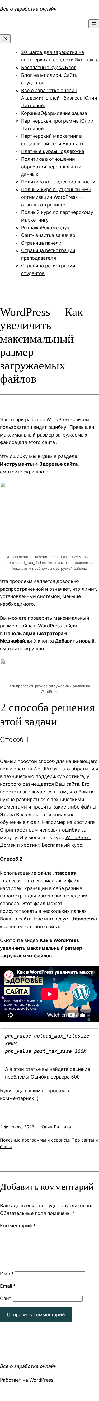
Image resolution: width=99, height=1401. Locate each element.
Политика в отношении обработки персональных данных (51, 166)
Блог (70, 67)
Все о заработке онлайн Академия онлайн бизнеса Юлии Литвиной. (59, 98)
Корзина (30, 113)
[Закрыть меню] (5, 38)
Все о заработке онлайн (28, 9)
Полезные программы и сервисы (34, 1140)
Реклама (31, 227)
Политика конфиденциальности (58, 182)
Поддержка (70, 151)
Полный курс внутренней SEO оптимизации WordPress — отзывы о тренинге (56, 197)
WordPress (41, 1380)
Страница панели (41, 243)
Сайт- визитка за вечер (48, 235)
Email (8, 1286)
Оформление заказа (63, 113)
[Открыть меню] (93, 23)
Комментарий (18, 1225)
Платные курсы (39, 151)
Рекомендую (56, 227)
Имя (7, 1273)
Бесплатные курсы (43, 67)
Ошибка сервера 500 (55, 1077)
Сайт (5, 1298)
